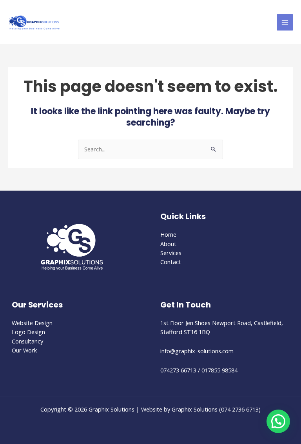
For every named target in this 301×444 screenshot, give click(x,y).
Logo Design (28, 332)
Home (168, 234)
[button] (278, 421)
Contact (170, 262)
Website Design (32, 323)
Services (170, 253)
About (168, 244)
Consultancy (27, 341)
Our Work (24, 350)
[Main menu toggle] (285, 22)
